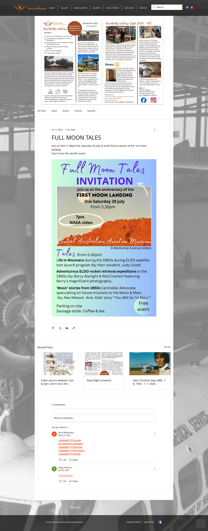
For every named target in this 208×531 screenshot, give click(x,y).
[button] (164, 487)
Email (61, 509)
